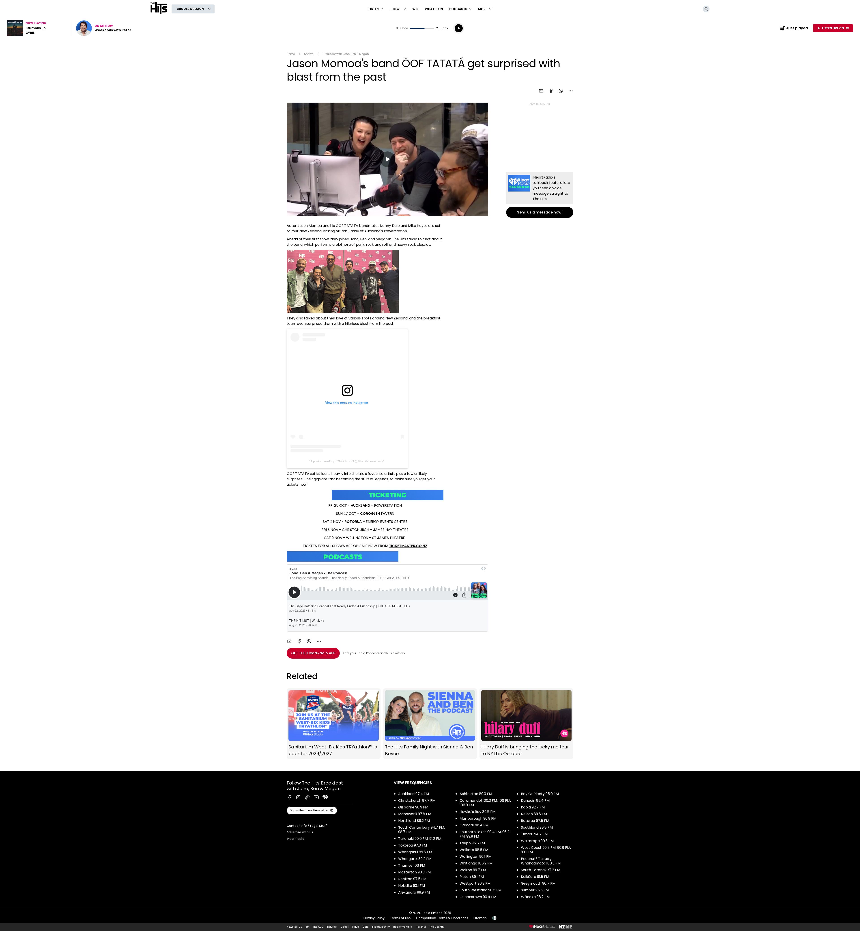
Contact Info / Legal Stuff (307, 825)
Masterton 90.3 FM (414, 872)
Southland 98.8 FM (537, 827)
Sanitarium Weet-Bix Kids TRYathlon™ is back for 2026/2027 (334, 723)
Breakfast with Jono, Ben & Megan (346, 54)
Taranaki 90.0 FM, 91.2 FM (419, 838)
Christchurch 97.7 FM (416, 800)
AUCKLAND (360, 505)
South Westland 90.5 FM (480, 890)
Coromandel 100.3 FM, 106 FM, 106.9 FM (485, 803)
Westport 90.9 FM (475, 883)
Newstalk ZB (294, 927)
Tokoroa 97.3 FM (412, 845)
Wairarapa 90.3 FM (537, 840)
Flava (355, 927)
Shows (308, 54)
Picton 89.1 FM (472, 876)
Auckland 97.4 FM (413, 793)
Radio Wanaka (402, 927)
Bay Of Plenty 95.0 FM (540, 793)
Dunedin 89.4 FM (535, 800)
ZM (307, 927)
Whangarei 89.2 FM (414, 858)
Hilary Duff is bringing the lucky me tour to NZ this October (526, 723)
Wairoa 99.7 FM (473, 870)
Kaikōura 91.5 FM (535, 876)
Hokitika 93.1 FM (411, 885)
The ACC (318, 927)
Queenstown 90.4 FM (478, 896)
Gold (366, 927)
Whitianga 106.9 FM (476, 863)
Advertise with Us (300, 832)
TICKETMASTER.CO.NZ (408, 545)
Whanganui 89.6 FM (415, 852)
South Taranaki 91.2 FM (540, 870)
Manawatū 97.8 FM (414, 814)
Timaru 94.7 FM (534, 834)
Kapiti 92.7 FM (533, 807)
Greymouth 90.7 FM (538, 883)
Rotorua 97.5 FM (535, 820)
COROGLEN (370, 513)
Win (415, 9)
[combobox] (570, 91)
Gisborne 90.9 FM (413, 807)
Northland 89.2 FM (414, 820)
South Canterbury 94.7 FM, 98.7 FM (421, 829)
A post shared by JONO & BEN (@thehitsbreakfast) (346, 461)
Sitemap (480, 918)
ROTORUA (353, 521)
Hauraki (332, 927)
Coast (344, 927)
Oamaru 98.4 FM (474, 825)
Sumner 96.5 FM (535, 890)
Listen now (103, 28)
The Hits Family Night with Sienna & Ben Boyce (430, 723)
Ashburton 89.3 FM (476, 793)
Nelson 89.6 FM (534, 814)
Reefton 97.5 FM (412, 878)
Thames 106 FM (411, 865)
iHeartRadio (295, 838)
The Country (436, 927)
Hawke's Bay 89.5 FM (477, 811)
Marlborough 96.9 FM (478, 818)
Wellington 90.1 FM (475, 856)
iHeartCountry (381, 927)
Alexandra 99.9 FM (414, 892)
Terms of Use (400, 918)
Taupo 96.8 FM (472, 843)
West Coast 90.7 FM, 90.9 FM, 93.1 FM (546, 850)
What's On (434, 9)
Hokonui (421, 927)
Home (291, 54)
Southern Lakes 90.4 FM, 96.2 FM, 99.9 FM (484, 834)
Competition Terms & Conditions (442, 918)
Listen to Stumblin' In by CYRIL (35, 28)
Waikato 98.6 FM (474, 849)
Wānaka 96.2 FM (535, 896)
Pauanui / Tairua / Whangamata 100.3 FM (541, 861)
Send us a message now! (539, 195)
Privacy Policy (374, 918)
